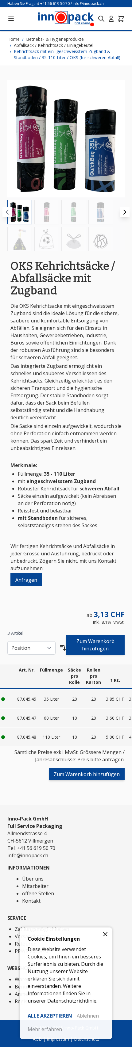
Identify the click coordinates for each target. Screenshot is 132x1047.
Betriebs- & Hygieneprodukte (55, 39)
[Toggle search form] (101, 18)
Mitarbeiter (35, 886)
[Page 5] (19, 239)
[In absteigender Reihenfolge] (63, 648)
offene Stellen (38, 893)
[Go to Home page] (66, 18)
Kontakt (31, 900)
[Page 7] (73, 239)
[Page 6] (46, 239)
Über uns (33, 878)
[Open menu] (11, 18)
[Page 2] (46, 212)
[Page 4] (100, 212)
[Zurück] (7, 212)
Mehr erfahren (45, 1029)
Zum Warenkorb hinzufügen (95, 645)
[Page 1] (19, 212)
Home (13, 39)
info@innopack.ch (88, 3)
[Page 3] (73, 212)
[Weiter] (125, 212)
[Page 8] (100, 239)
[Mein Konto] (111, 18)
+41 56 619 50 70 (55, 3)
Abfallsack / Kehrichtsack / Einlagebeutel (53, 45)
